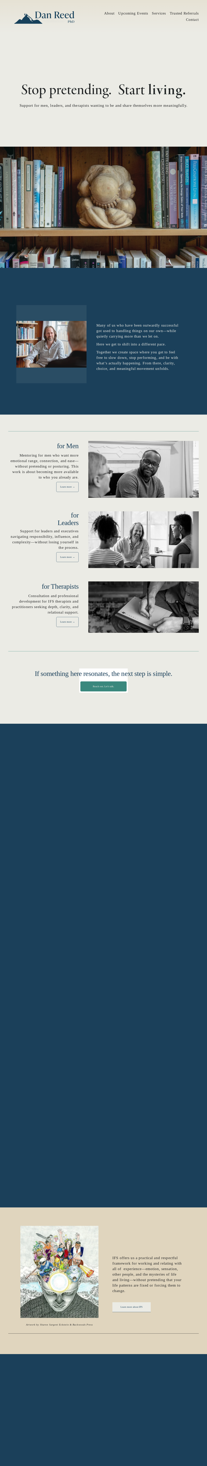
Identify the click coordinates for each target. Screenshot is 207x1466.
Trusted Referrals (184, 13)
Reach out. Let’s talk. (103, 686)
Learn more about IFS (131, 1307)
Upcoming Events (133, 13)
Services (159, 13)
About (109, 13)
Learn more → (67, 486)
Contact (192, 20)
